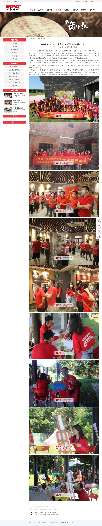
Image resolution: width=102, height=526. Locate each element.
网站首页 (32, 10)
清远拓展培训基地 (14, 76)
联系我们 (85, 1)
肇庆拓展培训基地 (14, 86)
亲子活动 (14, 53)
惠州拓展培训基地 (14, 79)
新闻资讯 (83, 10)
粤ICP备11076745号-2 (67, 522)
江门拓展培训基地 (14, 82)
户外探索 (14, 56)
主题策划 (14, 59)
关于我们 (40, 10)
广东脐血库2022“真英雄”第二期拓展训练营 (46, 512)
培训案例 (58, 10)
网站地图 (92, 1)
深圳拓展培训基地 (14, 70)
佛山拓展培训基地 (14, 73)
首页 (39, 39)
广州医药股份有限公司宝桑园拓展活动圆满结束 (47, 514)
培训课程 (49, 10)
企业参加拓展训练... (18, 100)
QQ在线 (78, 1)
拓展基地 (66, 10)
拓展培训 (14, 46)
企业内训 (14, 43)
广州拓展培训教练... (18, 108)
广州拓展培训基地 (14, 67)
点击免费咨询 (14, 122)
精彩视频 (75, 10)
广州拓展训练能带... (18, 93)
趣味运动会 (14, 49)
